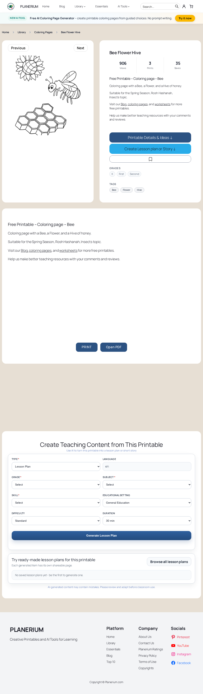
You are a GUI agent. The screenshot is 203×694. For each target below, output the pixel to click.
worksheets (162, 104)
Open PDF (113, 347)
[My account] (184, 6)
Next (80, 47)
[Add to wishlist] (150, 159)
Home (5, 32)
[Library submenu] (84, 6)
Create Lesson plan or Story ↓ (150, 148)
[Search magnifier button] (177, 6)
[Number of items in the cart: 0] (191, 6)
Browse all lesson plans (169, 561)
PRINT (87, 347)
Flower (126, 190)
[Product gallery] (48, 95)
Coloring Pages (43, 32)
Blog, (124, 104)
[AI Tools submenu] (128, 6)
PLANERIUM (29, 6)
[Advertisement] (101, 295)
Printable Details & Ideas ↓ (150, 137)
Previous (18, 47)
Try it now (185, 18)
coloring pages (138, 104)
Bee (114, 190)
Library (22, 32)
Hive (139, 190)
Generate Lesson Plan (101, 535)
